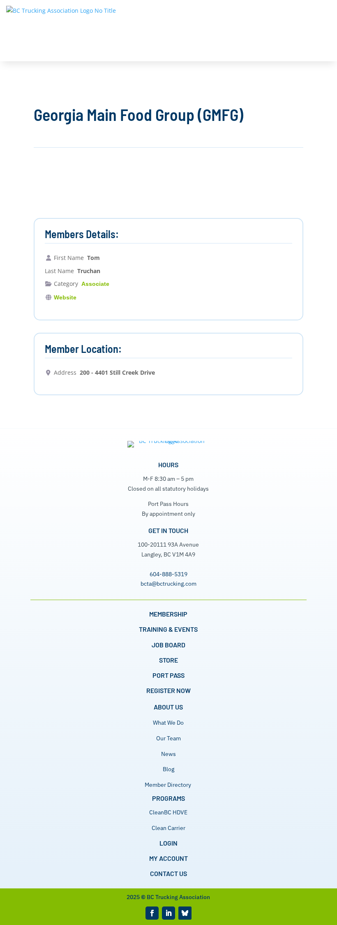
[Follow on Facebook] (152, 913)
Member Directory (168, 784)
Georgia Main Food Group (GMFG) (138, 114)
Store (168, 660)
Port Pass (168, 675)
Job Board (168, 645)
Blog (168, 769)
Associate (95, 284)
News (168, 754)
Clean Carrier (168, 828)
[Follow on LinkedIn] (168, 913)
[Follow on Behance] (185, 913)
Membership (168, 614)
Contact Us (168, 873)
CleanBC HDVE (168, 812)
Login (168, 843)
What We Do (168, 722)
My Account (168, 858)
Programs (168, 798)
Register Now (168, 690)
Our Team (168, 738)
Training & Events (168, 629)
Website (65, 297)
